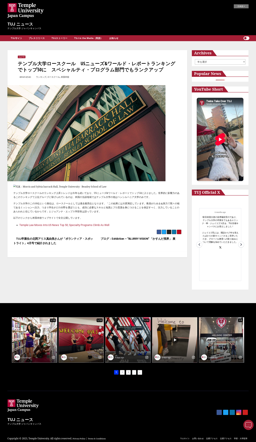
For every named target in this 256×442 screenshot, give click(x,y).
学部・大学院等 (240, 438)
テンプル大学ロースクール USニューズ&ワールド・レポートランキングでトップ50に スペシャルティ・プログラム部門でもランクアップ (96, 66)
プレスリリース (37, 38)
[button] (241, 38)
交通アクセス (212, 438)
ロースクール (53, 77)
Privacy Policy (79, 438)
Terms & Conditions (97, 438)
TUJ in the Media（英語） (88, 38)
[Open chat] (248, 425)
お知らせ (114, 38)
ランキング (41, 77)
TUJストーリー (59, 38)
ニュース (22, 57)
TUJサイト (16, 38)
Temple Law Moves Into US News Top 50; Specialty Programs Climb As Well (64, 225)
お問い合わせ (198, 438)
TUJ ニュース (20, 24)
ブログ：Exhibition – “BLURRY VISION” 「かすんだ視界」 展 (138, 238)
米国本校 (65, 77)
